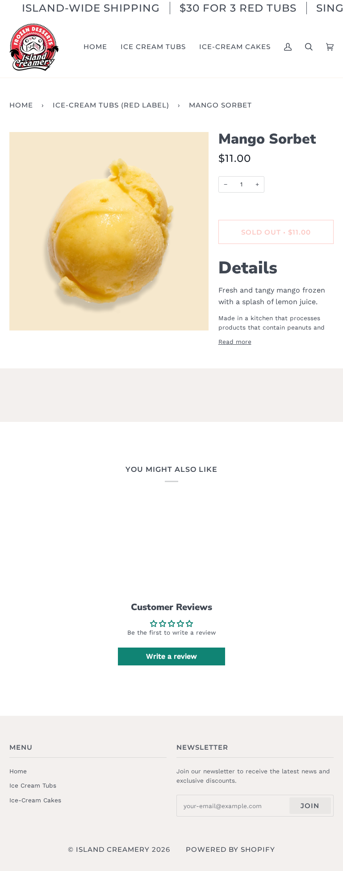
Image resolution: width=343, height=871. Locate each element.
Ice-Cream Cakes (35, 800)
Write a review (171, 656)
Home (21, 105)
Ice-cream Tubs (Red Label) (111, 105)
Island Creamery (113, 849)
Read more (234, 341)
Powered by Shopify (230, 849)
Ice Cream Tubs (32, 785)
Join (310, 805)
